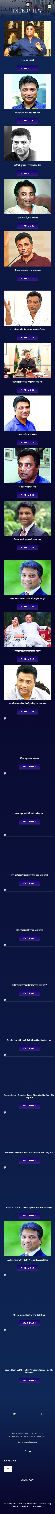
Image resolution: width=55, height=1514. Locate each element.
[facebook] (25, 1451)
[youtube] (30, 1451)
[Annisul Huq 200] (27, 1413)
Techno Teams (37, 1506)
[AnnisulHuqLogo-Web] (27, 2)
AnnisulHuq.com (44, 1504)
